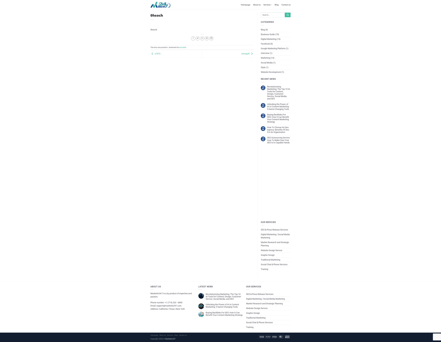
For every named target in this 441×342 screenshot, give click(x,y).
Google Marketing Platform (273, 48)
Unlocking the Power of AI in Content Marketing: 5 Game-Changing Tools (278, 106)
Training (264, 269)
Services (266, 5)
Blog (277, 5)
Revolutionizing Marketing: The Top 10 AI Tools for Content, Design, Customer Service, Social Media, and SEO (278, 93)
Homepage (245, 5)
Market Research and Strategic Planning (275, 244)
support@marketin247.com (168, 306)
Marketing (265, 58)
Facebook (265, 44)
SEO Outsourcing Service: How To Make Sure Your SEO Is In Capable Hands (278, 140)
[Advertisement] (202, 74)
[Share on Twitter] (198, 38)
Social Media (267, 63)
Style (263, 67)
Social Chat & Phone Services (274, 264)
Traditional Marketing (270, 260)
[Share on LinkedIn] (211, 38)
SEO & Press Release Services (274, 230)
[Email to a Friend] (202, 38)
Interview (265, 53)
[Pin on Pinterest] (207, 38)
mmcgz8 (245, 54)
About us (257, 5)
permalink (182, 47)
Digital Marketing (268, 39)
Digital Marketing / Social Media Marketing (275, 236)
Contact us (286, 5)
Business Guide (268, 34)
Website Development (271, 72)
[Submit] (288, 15)
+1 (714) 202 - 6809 (173, 302)
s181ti (157, 54)
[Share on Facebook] (193, 38)
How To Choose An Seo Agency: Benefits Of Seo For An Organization (278, 129)
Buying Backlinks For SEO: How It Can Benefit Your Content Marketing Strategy (278, 118)
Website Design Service (271, 250)
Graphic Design (268, 255)
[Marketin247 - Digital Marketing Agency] (160, 4)
